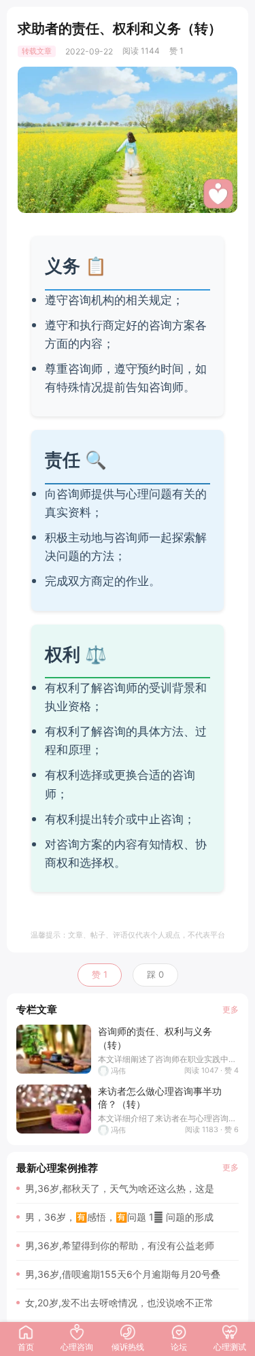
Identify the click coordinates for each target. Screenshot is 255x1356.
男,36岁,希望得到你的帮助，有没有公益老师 (119, 1245)
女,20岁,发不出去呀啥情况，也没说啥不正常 (119, 1302)
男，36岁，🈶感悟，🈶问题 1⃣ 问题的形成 (119, 1217)
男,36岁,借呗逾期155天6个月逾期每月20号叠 (122, 1274)
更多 (230, 1009)
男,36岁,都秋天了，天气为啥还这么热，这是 (119, 1188)
